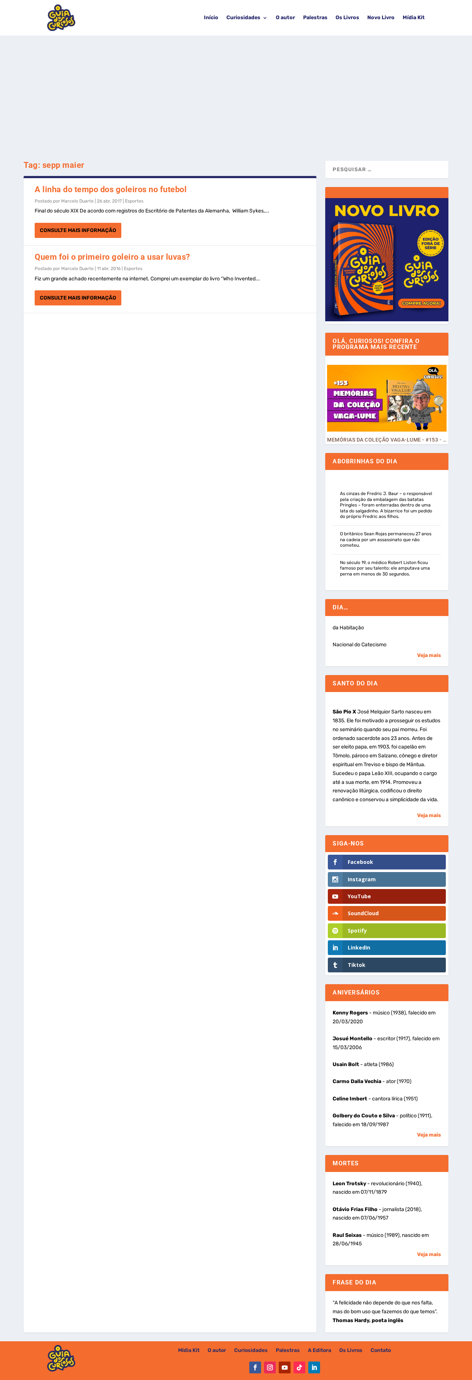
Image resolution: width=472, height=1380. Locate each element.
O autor (285, 17)
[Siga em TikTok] (299, 1367)
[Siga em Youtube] (285, 1367)
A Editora (319, 1350)
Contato (381, 1350)
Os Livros (347, 17)
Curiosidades (243, 17)
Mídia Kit (414, 17)
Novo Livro (381, 17)
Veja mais (429, 655)
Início (211, 17)
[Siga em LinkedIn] (314, 1367)
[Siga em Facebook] (255, 1367)
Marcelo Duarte (77, 201)
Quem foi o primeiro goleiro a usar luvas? (112, 257)
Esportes (134, 201)
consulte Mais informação (78, 230)
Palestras (315, 17)
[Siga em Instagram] (270, 1367)
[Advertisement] (236, 90)
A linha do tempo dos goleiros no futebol (111, 189)
